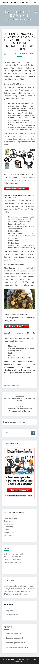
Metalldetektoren (13, 385)
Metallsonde (28, 54)
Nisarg (22, 661)
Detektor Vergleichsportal (13, 554)
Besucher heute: (12, 633)
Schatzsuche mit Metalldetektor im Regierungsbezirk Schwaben (19, 409)
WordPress (31, 659)
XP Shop (7, 535)
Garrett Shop (8, 529)
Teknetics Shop (9, 521)
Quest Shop (8, 524)
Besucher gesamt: (13, 643)
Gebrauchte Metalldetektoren (14, 562)
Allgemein (9, 611)
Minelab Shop (9, 532)
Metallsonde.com (10, 518)
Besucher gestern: (13, 638)
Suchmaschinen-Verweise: (16, 647)
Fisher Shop (8, 527)
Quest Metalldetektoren (12, 559)
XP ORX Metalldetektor (12, 557)
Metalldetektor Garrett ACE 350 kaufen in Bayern (19, 398)
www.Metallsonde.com (21, 594)
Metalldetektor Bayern (16, 2)
